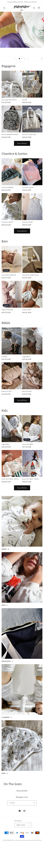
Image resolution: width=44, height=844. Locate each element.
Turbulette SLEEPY (27, 222)
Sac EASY (24, 100)
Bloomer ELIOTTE (7, 391)
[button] (4, 8)
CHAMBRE (6, 717)
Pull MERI (4, 356)
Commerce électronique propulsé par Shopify (28, 840)
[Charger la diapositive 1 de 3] (19, 58)
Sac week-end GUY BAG (29, 134)
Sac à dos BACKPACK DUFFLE (10, 134)
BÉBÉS (4, 549)
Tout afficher (22, 143)
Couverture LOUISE (27, 187)
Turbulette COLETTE (7, 222)
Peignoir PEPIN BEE (7, 310)
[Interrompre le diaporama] (41, 58)
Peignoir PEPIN (26, 310)
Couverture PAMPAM (7, 187)
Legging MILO (26, 356)
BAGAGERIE (6, 661)
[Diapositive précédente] (15, 58)
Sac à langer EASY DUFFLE (9, 100)
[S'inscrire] (34, 802)
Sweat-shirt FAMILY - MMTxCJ (30, 479)
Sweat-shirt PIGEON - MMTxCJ (10, 479)
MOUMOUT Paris (11, 840)
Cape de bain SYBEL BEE (9, 275)
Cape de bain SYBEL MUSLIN (30, 275)
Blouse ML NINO (27, 391)
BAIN (3, 773)
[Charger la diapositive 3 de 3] (24, 58)
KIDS (3, 605)
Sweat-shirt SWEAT (27, 444)
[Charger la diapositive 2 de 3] (22, 58)
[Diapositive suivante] (28, 58)
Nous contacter (21, 790)
